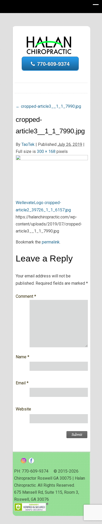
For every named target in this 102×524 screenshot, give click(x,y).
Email (22, 382)
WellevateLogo (29, 202)
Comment (26, 296)
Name (22, 356)
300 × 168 (46, 151)
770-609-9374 (53, 64)
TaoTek (28, 144)
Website (23, 409)
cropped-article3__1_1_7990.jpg (48, 106)
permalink (51, 242)
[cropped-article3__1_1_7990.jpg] (52, 174)
